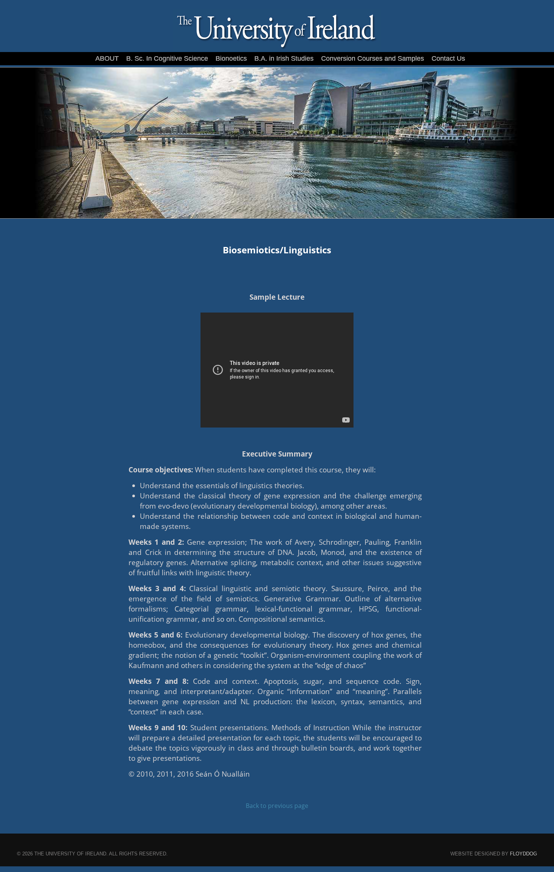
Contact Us (448, 58)
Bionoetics (231, 58)
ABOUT (107, 58)
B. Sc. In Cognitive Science (167, 58)
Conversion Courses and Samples (372, 58)
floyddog (523, 854)
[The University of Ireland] (277, 50)
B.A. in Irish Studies (284, 58)
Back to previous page (277, 806)
